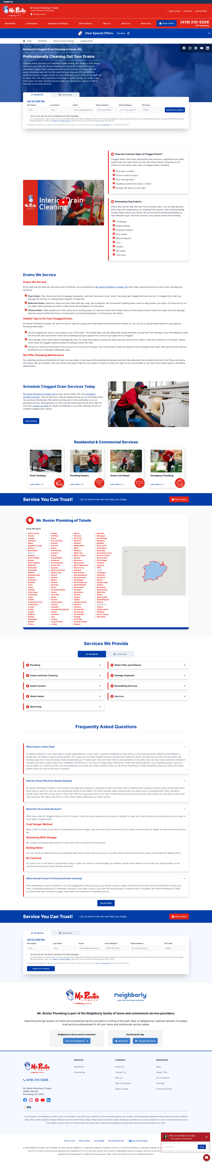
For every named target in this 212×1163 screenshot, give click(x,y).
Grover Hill (55, 565)
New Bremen (79, 573)
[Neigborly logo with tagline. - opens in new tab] (130, 997)
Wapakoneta (102, 590)
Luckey (54, 624)
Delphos (31, 614)
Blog (158, 1067)
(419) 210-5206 (37, 1080)
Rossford (101, 541)
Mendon (77, 543)
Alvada (31, 536)
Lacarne (54, 604)
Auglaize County (35, 546)
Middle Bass (79, 546)
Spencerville (102, 558)
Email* (75, 105)
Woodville (101, 617)
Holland (54, 582)
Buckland (32, 580)
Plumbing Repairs (79, 475)
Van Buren (101, 577)
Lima (53, 617)
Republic (100, 533)
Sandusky (101, 550)
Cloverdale (32, 595)
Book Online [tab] (168, 23)
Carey (30, 587)
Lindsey (54, 619)
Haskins (54, 577)
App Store (123, 1041)
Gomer (54, 555)
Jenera (54, 592)
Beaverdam (32, 550)
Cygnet (31, 612)
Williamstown (102, 609)
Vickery (100, 585)
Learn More (35, 484)
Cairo (30, 585)
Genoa (53, 548)
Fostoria (54, 543)
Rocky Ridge (102, 538)
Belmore (31, 555)
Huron (53, 587)
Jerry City (55, 595)
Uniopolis (101, 575)
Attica (30, 543)
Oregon (77, 597)
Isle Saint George (58, 590)
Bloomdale (32, 568)
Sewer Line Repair (120, 475)
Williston (100, 612)
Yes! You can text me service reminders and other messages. (54, 116)
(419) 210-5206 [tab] (194, 22)
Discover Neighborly (75, 1041)
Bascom (31, 548)
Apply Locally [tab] (174, 11)
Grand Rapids (56, 558)
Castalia (31, 590)
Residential (38, 95)
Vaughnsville (102, 582)
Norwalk (77, 590)
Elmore (31, 624)
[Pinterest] (195, 48)
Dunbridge (32, 619)
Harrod (54, 575)
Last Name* (55, 105)
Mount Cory (79, 568)
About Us (119, 1067)
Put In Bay (78, 619)
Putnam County (80, 622)
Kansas (54, 599)
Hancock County (58, 570)
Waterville (101, 592)
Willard (100, 607)
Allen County (33, 533)
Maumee (77, 536)
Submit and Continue (174, 110)
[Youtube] (201, 48)
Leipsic (54, 612)
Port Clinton (79, 614)
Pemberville (79, 609)
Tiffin (99, 568)
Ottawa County (80, 602)
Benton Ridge (33, 558)
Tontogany (101, 573)
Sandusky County (104, 553)
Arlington (32, 541)
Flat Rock (55, 536)
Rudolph (100, 543)
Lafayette (55, 607)
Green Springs (57, 563)
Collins (31, 599)
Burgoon (31, 582)
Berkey (31, 560)
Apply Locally (121, 1089)
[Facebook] (184, 48)
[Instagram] (189, 48)
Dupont (31, 622)
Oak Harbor (78, 592)
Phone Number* (102, 105)
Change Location (39, 14)
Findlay (54, 533)
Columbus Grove (35, 602)
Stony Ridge (102, 560)
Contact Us (120, 1072)
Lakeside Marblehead (60, 609)
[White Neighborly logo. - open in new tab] (8, 2)
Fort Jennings (56, 541)
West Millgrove (103, 599)
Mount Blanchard (81, 565)
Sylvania (100, 565)
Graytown (55, 560)
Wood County (102, 614)
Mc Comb (78, 538)
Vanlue (100, 580)
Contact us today (41, 406)
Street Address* (125, 105)
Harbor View (56, 573)
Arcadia (31, 538)
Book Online (31, 421)
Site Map (160, 1083)
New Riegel (78, 580)
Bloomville (32, 570)
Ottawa (77, 599)
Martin (76, 533)
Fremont (54, 546)
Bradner (31, 577)
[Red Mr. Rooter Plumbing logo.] (44, 1067)
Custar (31, 609)
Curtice (31, 607)
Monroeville (79, 563)
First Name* (32, 105)
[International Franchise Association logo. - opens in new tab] (27, 1107)
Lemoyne (55, 614)
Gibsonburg (56, 550)
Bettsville (32, 565)
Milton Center (79, 555)
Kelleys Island (56, 602)
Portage (77, 617)
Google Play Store (147, 1041)
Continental (33, 604)
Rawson (77, 624)
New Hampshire (80, 575)
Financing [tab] (188, 11)
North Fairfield (80, 585)
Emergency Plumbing (162, 475)
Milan (76, 548)
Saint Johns (102, 546)
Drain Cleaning (38, 475)
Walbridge (101, 587)
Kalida (53, 597)
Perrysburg (78, 612)
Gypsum (54, 568)
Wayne (100, 595)
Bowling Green (34, 575)
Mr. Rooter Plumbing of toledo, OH (112, 287)
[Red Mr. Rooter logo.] (82, 996)
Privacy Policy (65, 121)
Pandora (77, 607)
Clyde (30, 597)
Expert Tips (161, 1072)
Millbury (77, 550)
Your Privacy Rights (140, 1141)
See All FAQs (106, 903)
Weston (100, 602)
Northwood (78, 587)
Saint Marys (102, 548)
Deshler (31, 617)
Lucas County (57, 622)
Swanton (100, 563)
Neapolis (77, 570)
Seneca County (103, 555)
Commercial (67, 95)
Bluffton (31, 573)
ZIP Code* (146, 105)
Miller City (78, 553)
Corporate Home (164, 1089)
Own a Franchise (123, 1083)
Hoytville (54, 585)
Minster (77, 558)
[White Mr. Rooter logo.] (14, 11)
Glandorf (54, 553)
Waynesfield (102, 597)
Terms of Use (69, 1141)
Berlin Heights (34, 563)
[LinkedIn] (207, 48)
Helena (54, 580)
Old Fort (77, 595)
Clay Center (33, 592)
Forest (53, 538)
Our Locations (162, 1078)
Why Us (118, 1078)
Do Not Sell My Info (116, 1141)
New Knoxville (80, 577)
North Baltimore (80, 582)
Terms (55, 121)
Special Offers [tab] (201, 11)
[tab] (58, 23)
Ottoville (77, 604)
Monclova (78, 560)
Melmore (77, 541)
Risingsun (101, 536)
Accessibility (99, 1141)
